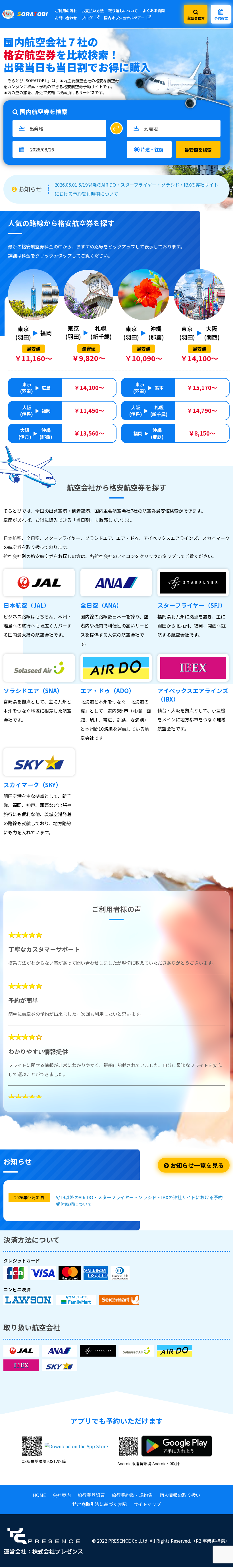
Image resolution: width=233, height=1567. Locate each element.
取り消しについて (123, 10)
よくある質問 (154, 10)
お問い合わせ (66, 17)
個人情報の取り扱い (179, 1495)
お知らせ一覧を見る (196, 1165)
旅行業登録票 (91, 1495)
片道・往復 (152, 149)
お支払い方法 (93, 10)
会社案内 (62, 1495)
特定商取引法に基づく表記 (99, 1504)
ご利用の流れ (66, 10)
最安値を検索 (198, 149)
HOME (39, 1495)
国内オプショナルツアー (124, 17)
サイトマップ (147, 1504)
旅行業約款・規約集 (132, 1495)
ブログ (87, 17)
